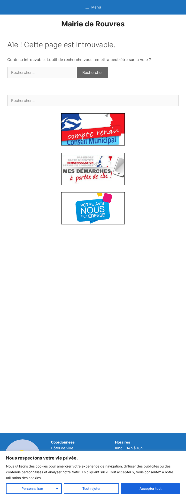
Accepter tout (151, 488)
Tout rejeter (91, 488)
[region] (93, 474)
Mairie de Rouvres (93, 23)
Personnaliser (32, 488)
